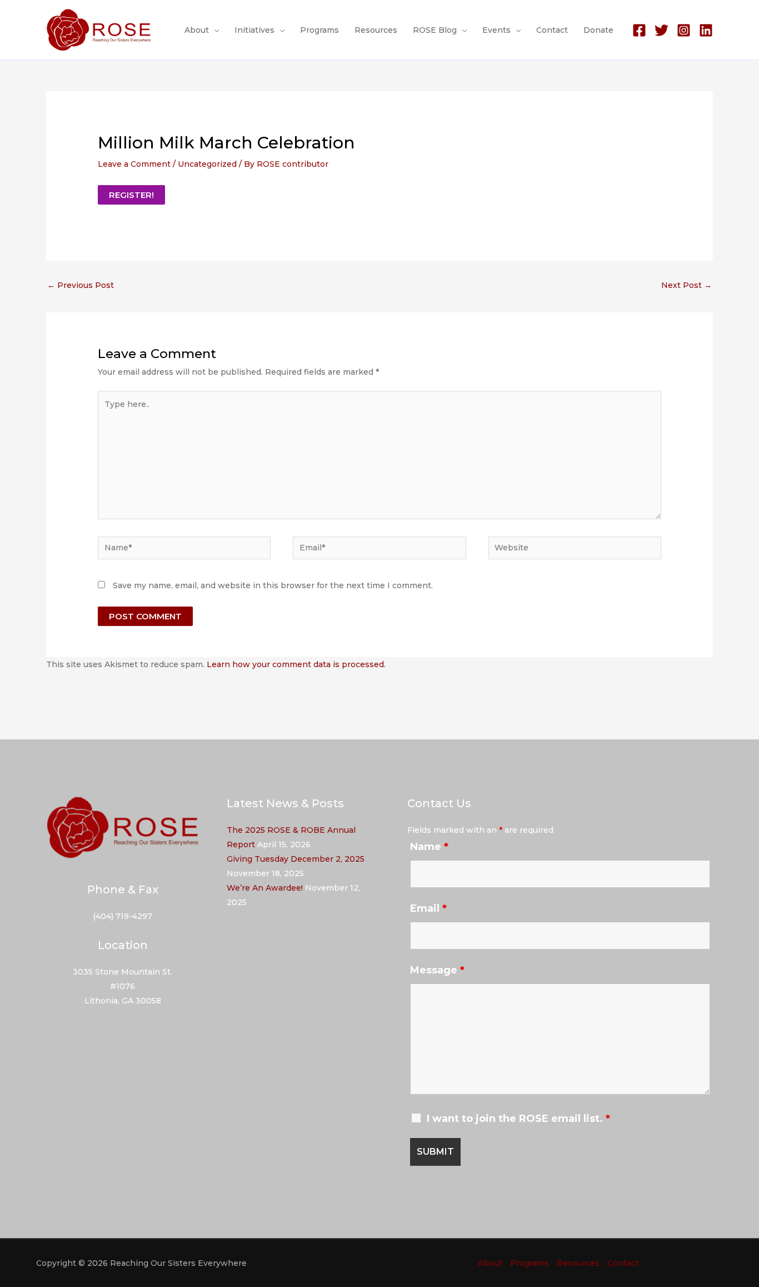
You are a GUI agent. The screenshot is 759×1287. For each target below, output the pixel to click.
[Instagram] (684, 30)
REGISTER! (131, 195)
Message (437, 970)
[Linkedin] (706, 30)
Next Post (686, 285)
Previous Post (80, 285)
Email (428, 908)
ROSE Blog (435, 30)
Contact (552, 30)
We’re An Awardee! (265, 888)
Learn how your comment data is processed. (296, 664)
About (196, 30)
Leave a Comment (134, 164)
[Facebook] (639, 30)
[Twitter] (661, 30)
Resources (375, 30)
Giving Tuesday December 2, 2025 (295, 859)
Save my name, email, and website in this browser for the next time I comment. (273, 585)
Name (429, 847)
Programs (319, 30)
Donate (598, 30)
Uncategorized (207, 164)
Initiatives (254, 30)
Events (496, 30)
